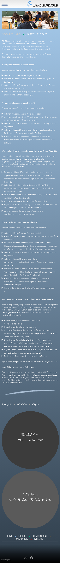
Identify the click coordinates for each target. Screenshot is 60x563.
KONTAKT (22, 536)
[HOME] (43, 7)
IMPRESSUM (39, 539)
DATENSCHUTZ (22, 539)
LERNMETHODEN (11, 34)
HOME (9, 536)
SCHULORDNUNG (40, 536)
